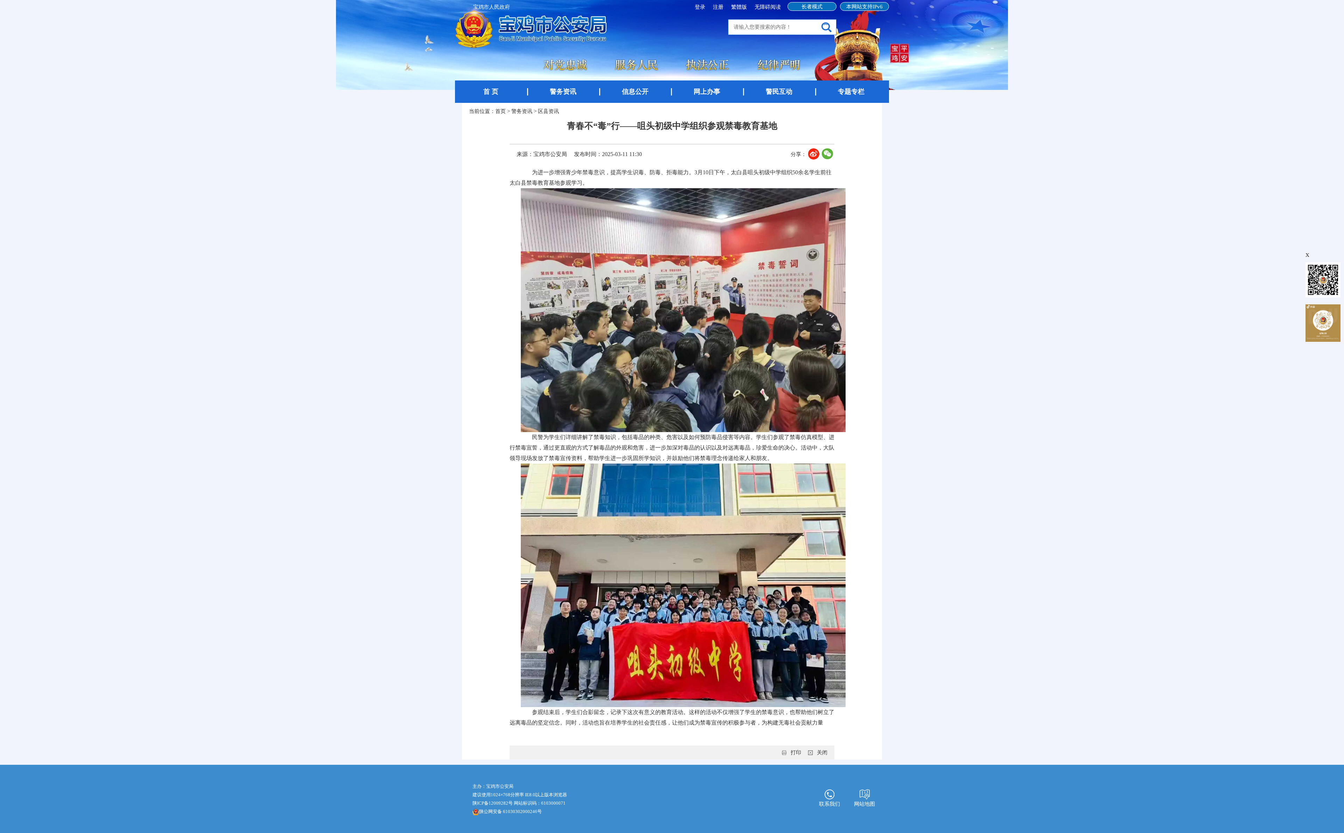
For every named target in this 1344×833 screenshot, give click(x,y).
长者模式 (812, 6)
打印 (796, 752)
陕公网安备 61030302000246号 (510, 811)
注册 (719, 7)
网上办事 (707, 91)
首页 (500, 111)
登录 (701, 7)
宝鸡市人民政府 (491, 7)
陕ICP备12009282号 (492, 803)
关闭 (822, 752)
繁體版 (739, 7)
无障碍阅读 (768, 7)
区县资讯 (548, 111)
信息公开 (635, 91)
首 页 (490, 91)
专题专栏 (851, 91)
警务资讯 (563, 91)
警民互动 (779, 91)
